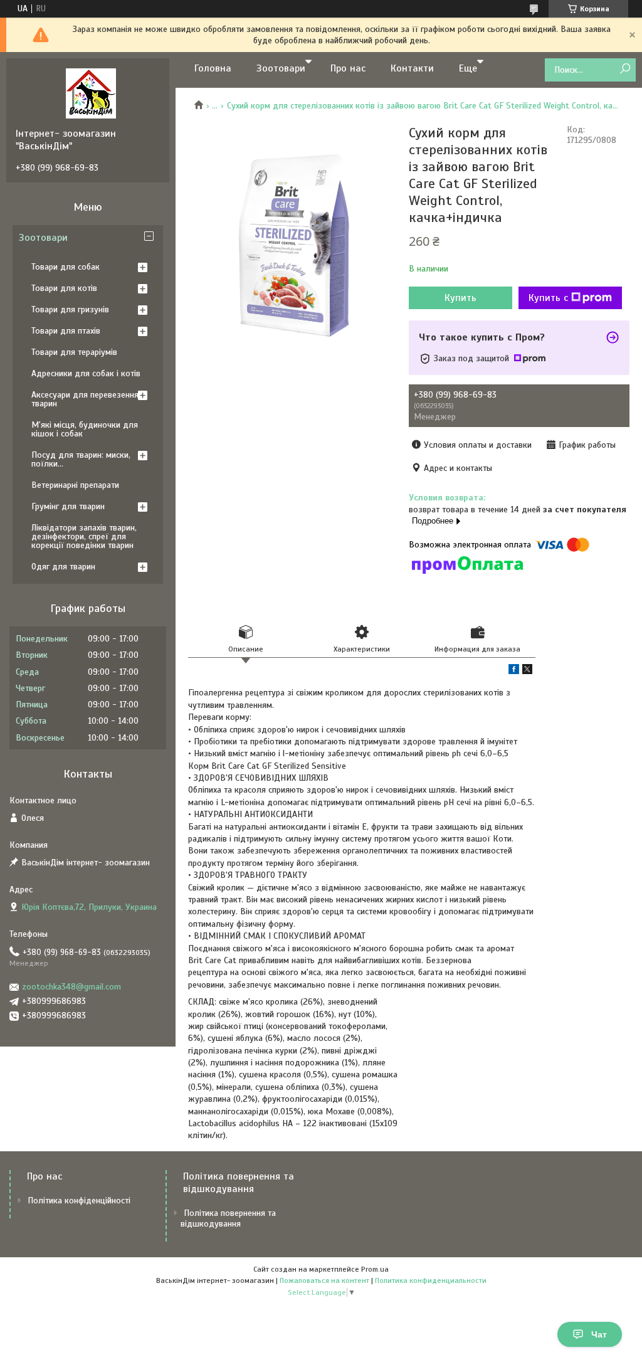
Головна (212, 68)
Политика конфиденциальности (431, 1280)
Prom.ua (375, 1269)
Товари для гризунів (70, 309)
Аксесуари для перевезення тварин (85, 399)
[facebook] (513, 671)
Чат (599, 1334)
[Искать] (625, 69)
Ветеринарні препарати (75, 485)
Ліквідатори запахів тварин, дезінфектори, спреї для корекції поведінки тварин (84, 536)
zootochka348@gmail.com (71, 986)
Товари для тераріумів (74, 352)
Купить (460, 298)
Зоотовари (280, 68)
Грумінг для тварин (68, 506)
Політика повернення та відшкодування (228, 1218)
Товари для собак (65, 266)
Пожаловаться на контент (324, 1280)
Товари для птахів (65, 330)
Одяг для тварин (63, 566)
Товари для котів (64, 288)
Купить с (548, 298)
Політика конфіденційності (79, 1200)
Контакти (412, 68)
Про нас (348, 68)
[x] (527, 671)
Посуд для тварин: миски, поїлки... (80, 459)
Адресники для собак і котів (85, 373)
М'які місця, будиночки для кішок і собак (84, 429)
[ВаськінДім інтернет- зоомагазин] (91, 93)
